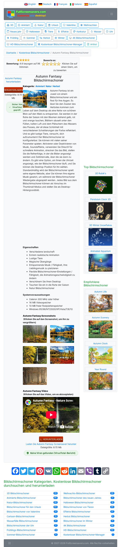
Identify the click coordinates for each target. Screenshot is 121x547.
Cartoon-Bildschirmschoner (21, 516)
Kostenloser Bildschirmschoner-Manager (61, 44)
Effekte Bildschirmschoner (76, 511)
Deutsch (47, 4)
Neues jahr (15, 31)
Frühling (14, 37)
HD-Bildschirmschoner (21, 44)
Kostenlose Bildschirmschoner (34, 52)
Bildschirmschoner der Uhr (20, 525)
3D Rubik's (100, 173)
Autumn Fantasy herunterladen (13, 80)
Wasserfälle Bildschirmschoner (22, 521)
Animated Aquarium (100, 251)
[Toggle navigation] (111, 14)
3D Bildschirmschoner (18, 493)
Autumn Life (100, 291)
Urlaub (55, 25)
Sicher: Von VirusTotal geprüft (17, 107)
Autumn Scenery (100, 317)
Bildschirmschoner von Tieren (78, 507)
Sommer (30, 37)
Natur (40, 25)
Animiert (25, 25)
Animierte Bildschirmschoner (21, 497)
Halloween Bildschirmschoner (78, 502)
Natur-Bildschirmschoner (19, 502)
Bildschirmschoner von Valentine (23, 511)
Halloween (34, 31)
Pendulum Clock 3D (100, 199)
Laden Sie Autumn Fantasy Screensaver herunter (51, 444)
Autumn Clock (100, 343)
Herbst (46, 37)
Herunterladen (13, 90)
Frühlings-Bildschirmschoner (21, 530)
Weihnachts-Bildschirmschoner (79, 493)
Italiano (78, 4)
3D (11, 25)
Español (92, 4)
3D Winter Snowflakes (100, 225)
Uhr (111, 31)
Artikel (93, 44)
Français (63, 4)
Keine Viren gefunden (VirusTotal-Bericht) (52, 453)
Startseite (11, 52)
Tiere (50, 31)
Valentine (71, 25)
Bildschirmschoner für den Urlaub (24, 507)
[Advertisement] (51, 218)
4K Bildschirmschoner (84, 37)
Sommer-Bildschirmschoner (21, 534)
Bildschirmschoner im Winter (77, 521)
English (32, 4)
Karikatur (81, 31)
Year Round (100, 369)
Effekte (65, 31)
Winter (61, 37)
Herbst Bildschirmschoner (76, 516)
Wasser (97, 31)
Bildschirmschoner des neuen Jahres (82, 497)
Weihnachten (90, 25)
